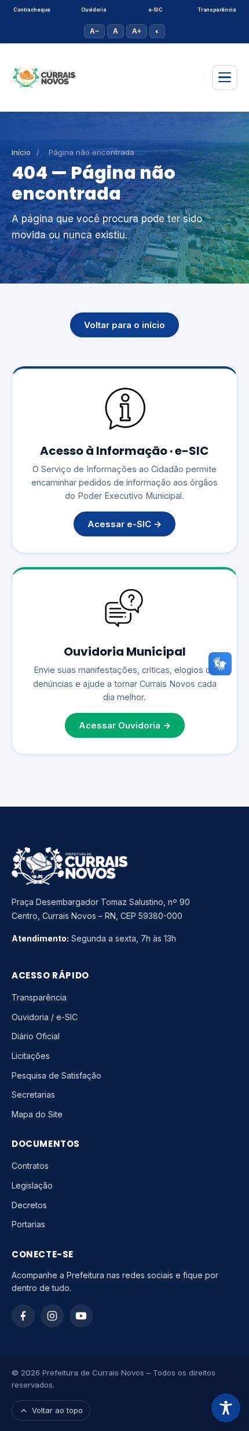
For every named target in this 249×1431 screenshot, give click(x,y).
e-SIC (155, 10)
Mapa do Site (37, 1114)
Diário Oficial (36, 1036)
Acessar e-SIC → (124, 523)
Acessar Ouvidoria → (125, 725)
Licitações (31, 1056)
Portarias (28, 1224)
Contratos (30, 1166)
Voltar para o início (124, 324)
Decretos (29, 1205)
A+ (136, 31)
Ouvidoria (93, 10)
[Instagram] (52, 1315)
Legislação (32, 1185)
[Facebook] (23, 1315)
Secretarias (33, 1094)
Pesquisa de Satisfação (56, 1075)
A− (94, 31)
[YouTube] (81, 1315)
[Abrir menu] (224, 77)
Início (21, 152)
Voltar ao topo (57, 1410)
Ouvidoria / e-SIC (45, 1017)
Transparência (217, 10)
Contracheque (31, 10)
